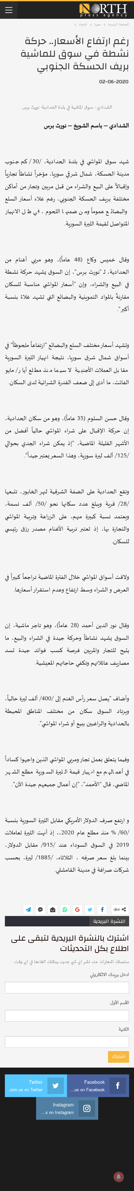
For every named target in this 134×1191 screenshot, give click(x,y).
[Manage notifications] (119, 1177)
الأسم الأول (119, 1003)
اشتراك (118, 1056)
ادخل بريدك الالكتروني (109, 975)
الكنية (124, 1029)
